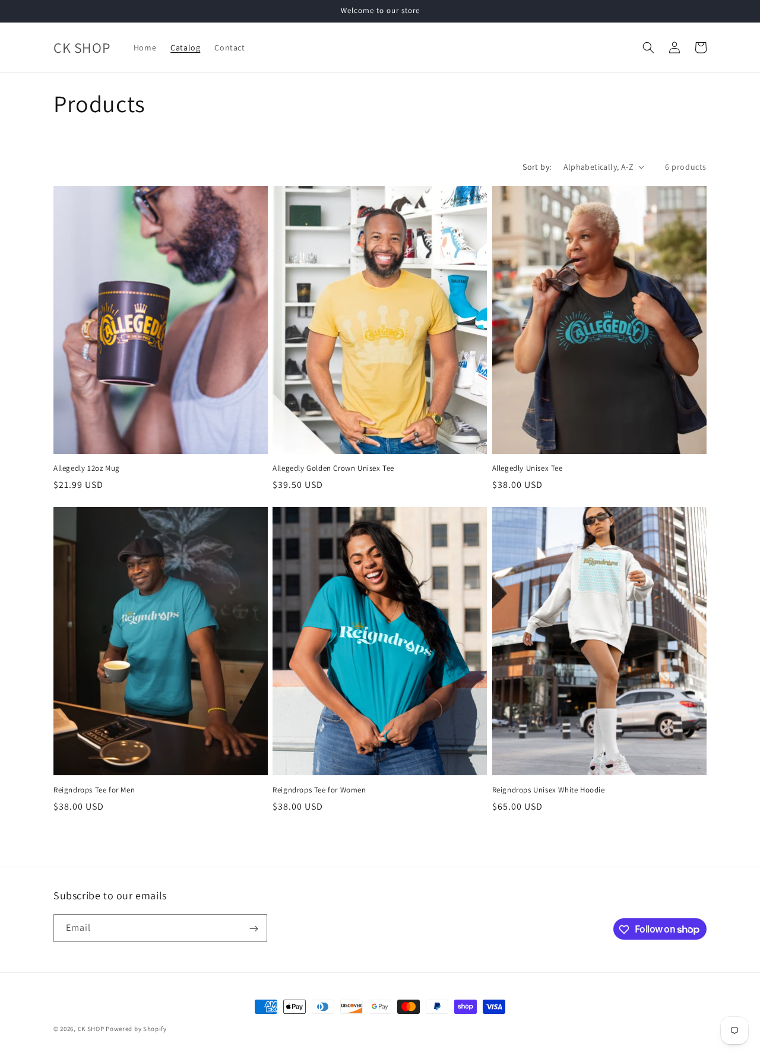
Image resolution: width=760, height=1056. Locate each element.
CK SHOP (92, 1029)
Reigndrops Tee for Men (94, 790)
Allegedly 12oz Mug (86, 468)
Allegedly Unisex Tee (527, 468)
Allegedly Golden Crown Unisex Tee (333, 468)
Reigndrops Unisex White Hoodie (548, 790)
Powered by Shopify (136, 1029)
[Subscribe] (253, 929)
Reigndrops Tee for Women (319, 790)
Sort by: (536, 166)
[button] (648, 47)
